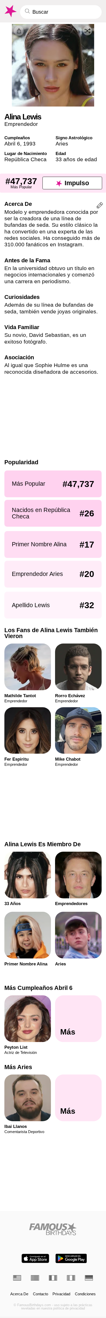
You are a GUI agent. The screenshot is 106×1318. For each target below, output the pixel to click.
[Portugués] (35, 1278)
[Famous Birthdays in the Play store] (71, 1258)
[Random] (87, 30)
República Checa (25, 159)
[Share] (19, 31)
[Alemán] (89, 1278)
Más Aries (18, 1067)
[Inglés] (17, 1278)
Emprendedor (21, 124)
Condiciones (85, 1294)
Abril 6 (12, 144)
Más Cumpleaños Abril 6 (38, 988)
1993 (29, 144)
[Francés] (53, 1278)
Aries (62, 144)
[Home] (53, 1229)
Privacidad (61, 1294)
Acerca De (19, 1294)
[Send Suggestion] (100, 206)
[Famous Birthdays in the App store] (35, 1258)
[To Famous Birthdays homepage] (10, 11)
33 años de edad (76, 159)
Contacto (40, 1294)
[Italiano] (71, 1278)
